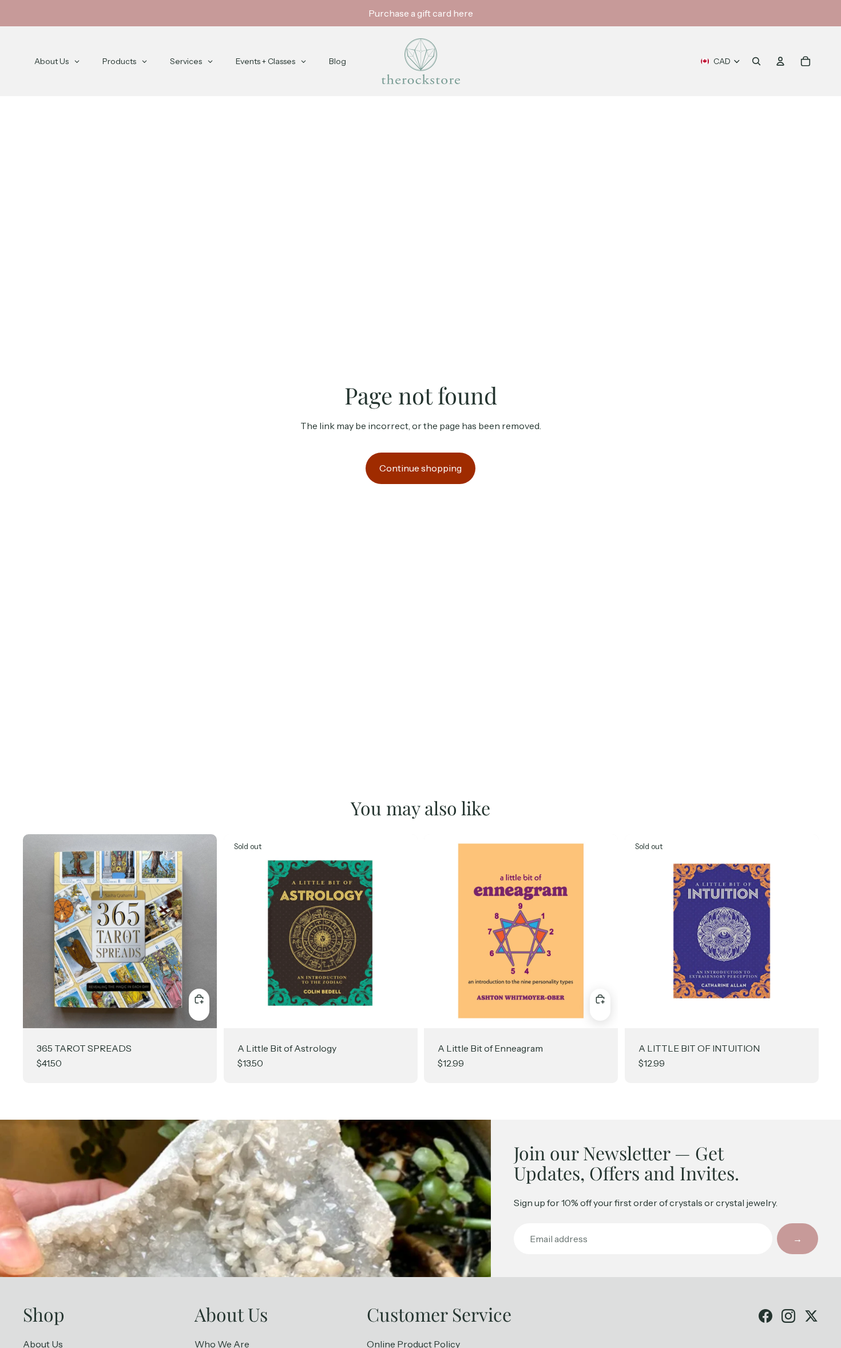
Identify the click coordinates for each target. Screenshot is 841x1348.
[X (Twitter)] (811, 1316)
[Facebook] (765, 1316)
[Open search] (756, 61)
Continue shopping (420, 468)
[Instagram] (788, 1316)
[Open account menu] (780, 61)
